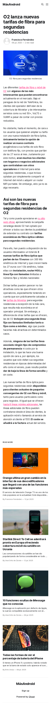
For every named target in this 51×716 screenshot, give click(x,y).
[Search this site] (42, 4)
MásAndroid (11, 4)
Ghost (32, 696)
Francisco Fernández (23, 39)
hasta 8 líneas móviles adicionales (20, 404)
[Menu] (47, 4)
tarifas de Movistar (16, 300)
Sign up (25, 690)
